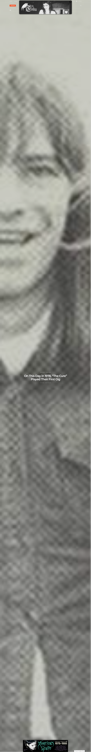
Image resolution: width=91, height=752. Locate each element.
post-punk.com (48, 382)
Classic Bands (48, 372)
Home (11, 1)
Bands (15, 1)
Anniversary (42, 372)
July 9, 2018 (42, 382)
